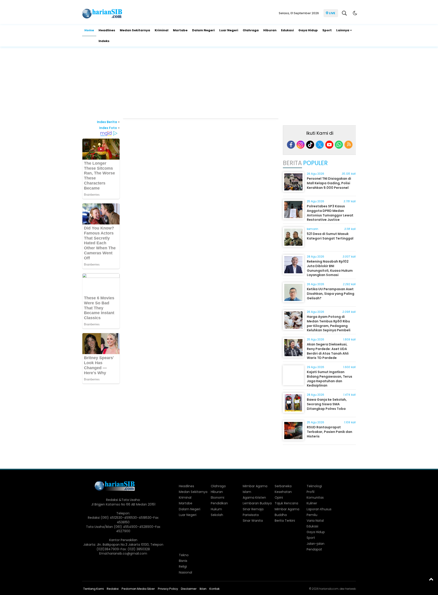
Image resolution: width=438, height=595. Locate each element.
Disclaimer (189, 589)
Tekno (184, 555)
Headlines (107, 30)
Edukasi (287, 30)
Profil (310, 492)
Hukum (216, 509)
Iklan (203, 589)
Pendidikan (219, 503)
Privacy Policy (168, 589)
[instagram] (301, 145)
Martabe (180, 30)
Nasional (185, 572)
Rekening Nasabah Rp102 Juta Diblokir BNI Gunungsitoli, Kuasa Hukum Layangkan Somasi (330, 268)
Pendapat (314, 549)
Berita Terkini (285, 520)
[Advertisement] (219, 83)
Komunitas (315, 497)
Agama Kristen (254, 497)
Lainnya (342, 30)
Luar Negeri (228, 30)
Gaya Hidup (308, 30)
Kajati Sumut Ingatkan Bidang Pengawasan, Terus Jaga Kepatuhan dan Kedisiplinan (329, 379)
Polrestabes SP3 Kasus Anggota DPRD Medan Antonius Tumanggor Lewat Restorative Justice (330, 213)
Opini (279, 497)
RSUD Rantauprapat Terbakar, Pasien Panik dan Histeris (329, 431)
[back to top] (431, 579)
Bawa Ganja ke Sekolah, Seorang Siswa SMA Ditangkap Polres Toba (327, 404)
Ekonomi (217, 497)
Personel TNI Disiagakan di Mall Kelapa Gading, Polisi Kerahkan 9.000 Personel (329, 183)
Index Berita (108, 122)
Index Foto (109, 128)
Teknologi (314, 486)
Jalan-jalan (315, 543)
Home (89, 30)
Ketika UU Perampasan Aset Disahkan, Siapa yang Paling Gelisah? (330, 293)
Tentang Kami (93, 589)
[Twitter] (320, 145)
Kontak (214, 589)
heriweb (350, 589)
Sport (327, 30)
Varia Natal (315, 520)
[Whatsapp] (339, 145)
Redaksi (113, 589)
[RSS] (348, 145)
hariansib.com (329, 589)
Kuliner (312, 503)
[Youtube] (329, 145)
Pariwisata (251, 515)
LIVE (332, 13)
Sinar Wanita (253, 520)
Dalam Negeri (203, 30)
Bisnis (183, 560)
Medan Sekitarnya (135, 30)
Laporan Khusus (319, 509)
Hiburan (269, 30)
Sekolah (217, 515)
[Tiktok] (310, 145)
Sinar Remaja (253, 509)
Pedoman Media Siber (138, 589)
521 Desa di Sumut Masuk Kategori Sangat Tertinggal (330, 236)
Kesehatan (283, 492)
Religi (183, 566)
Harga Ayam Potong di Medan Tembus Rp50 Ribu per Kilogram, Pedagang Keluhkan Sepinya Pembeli (328, 323)
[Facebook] (291, 145)
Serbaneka (283, 486)
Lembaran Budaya (257, 503)
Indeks (104, 41)
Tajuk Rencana (286, 503)
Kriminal (161, 30)
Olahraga (251, 30)
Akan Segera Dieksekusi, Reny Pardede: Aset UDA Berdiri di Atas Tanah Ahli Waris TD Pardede (328, 351)
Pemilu (312, 515)
